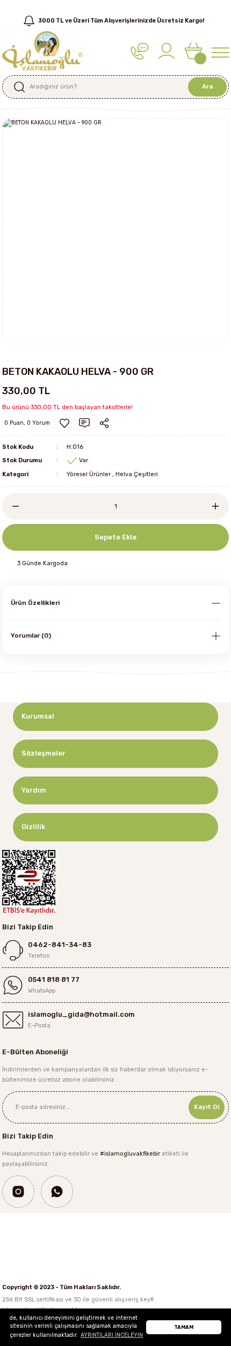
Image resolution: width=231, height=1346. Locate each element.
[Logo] (42, 50)
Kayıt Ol (206, 1107)
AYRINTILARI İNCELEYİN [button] (112, 1335)
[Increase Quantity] (220, 506)
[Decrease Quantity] (10, 506)
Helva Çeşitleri (137, 474)
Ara (207, 86)
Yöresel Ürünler (89, 474)
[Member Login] (166, 51)
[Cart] (193, 51)
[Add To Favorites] (64, 423)
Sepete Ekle (115, 537)
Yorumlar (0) (31, 635)
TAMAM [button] (183, 1327)
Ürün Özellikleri (35, 603)
